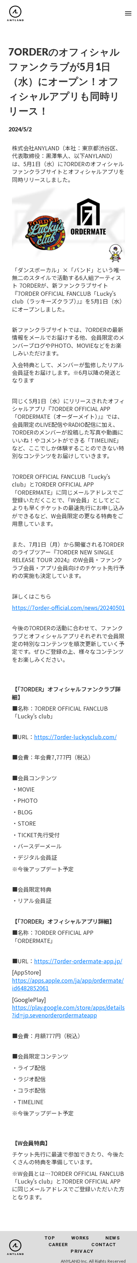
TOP (50, 1238)
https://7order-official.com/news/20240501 (68, 607)
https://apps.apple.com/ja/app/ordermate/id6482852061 (68, 984)
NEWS (112, 1238)
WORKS (80, 1238)
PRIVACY (82, 1251)
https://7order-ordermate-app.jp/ (78, 961)
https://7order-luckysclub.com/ (75, 737)
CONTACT (103, 1244)
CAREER (58, 1244)
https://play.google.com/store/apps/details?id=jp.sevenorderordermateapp (68, 1011)
